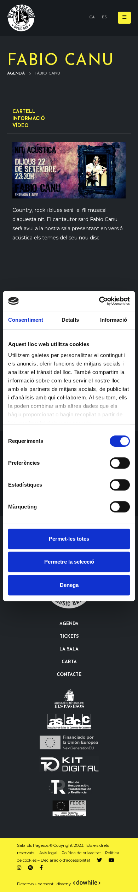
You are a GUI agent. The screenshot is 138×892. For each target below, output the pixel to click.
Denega (69, 585)
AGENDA (69, 624)
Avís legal (48, 852)
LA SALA (69, 649)
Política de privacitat (81, 852)
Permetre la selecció (69, 562)
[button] (124, 18)
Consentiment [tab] (25, 320)
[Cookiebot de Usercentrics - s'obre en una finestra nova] (99, 300)
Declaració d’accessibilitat (65, 860)
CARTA (69, 662)
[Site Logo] (21, 18)
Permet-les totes (69, 539)
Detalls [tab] (70, 320)
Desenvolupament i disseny (44, 883)
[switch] (120, 463)
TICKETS (69, 637)
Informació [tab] (113, 320)
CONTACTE (69, 675)
